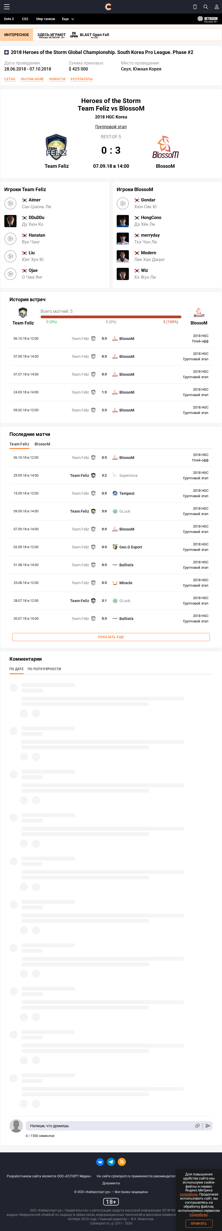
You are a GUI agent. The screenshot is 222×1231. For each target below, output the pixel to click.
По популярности (44, 669)
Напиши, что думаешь (49, 1126)
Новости (57, 79)
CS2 (25, 19)
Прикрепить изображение (197, 1126)
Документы (111, 1183)
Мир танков (45, 19)
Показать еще (111, 637)
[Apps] (195, 7)
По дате (16, 669)
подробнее (189, 1194)
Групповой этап (111, 126)
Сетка (9, 79)
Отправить (208, 1126)
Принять (199, 1224)
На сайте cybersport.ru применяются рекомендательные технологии (149, 1176)
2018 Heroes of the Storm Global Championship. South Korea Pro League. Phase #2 (102, 52)
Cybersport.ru (100, 1223)
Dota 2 (9, 19)
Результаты (81, 79)
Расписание (32, 79)
